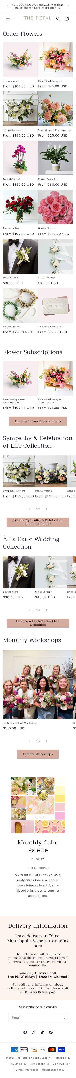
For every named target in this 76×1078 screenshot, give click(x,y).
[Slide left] (29, 509)
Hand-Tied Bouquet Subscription (50, 401)
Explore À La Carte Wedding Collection (38, 622)
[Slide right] (46, 509)
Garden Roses (46, 228)
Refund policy (62, 1057)
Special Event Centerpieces (54, 130)
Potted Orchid (11, 179)
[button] (8, 18)
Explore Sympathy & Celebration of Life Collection (38, 522)
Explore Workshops (38, 754)
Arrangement (11, 81)
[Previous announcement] (7, 6)
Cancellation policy (53, 1070)
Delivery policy (61, 1063)
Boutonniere (10, 277)
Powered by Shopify (39, 1057)
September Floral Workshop (20, 723)
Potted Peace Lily (48, 179)
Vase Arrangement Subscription (14, 401)
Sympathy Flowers (14, 130)
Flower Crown (11, 326)
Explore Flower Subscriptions (38, 421)
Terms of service (39, 1063)
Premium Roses (12, 228)
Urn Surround (43, 491)
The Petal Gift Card (49, 326)
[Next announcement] (69, 6)
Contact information (27, 1070)
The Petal (21, 1057)
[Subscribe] (63, 1017)
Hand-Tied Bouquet (50, 81)
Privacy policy (18, 1063)
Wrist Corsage (46, 277)
